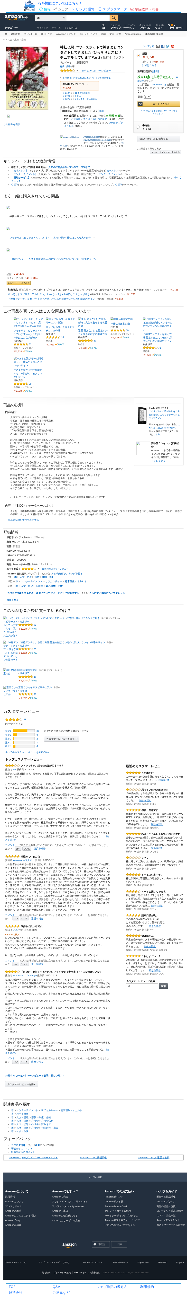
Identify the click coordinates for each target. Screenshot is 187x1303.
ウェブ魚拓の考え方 (111, 1286)
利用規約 (147, 1286)
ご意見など (61, 1292)
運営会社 (15, 1292)
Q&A (56, 1286)
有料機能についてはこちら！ (60, 3)
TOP (12, 1286)
